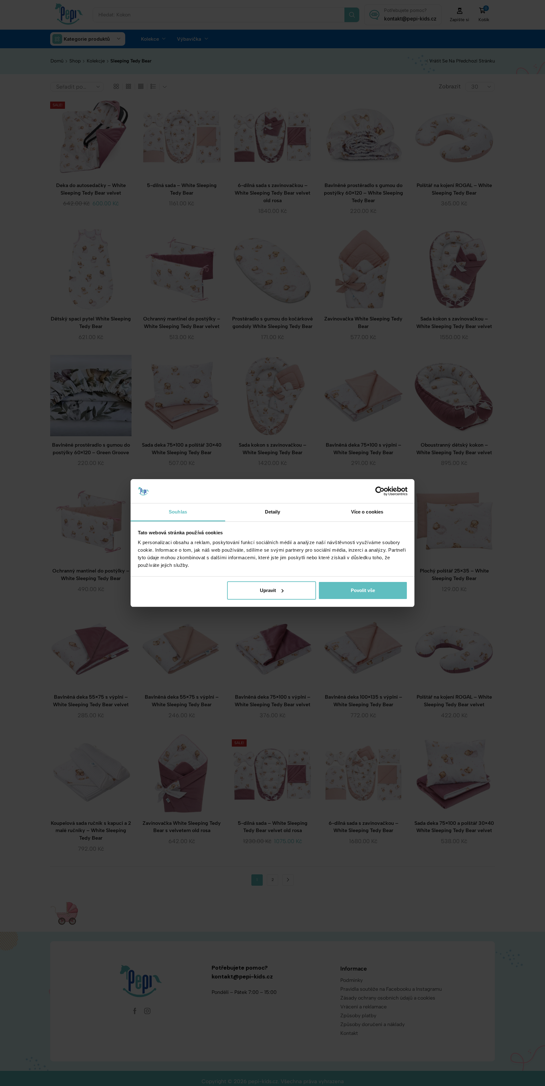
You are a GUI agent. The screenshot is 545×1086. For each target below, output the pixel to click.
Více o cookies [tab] (367, 511)
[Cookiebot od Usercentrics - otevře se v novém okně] (379, 491)
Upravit (268, 590)
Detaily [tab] (272, 511)
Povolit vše (363, 590)
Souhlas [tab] (178, 511)
